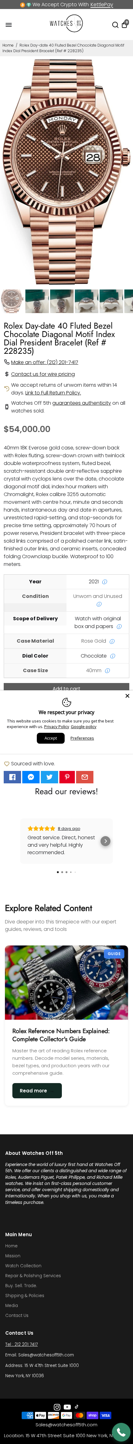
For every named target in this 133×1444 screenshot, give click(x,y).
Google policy (84, 726)
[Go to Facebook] (12, 777)
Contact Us (16, 1316)
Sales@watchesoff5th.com (66, 1424)
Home (8, 45)
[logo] (66, 30)
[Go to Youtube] (67, 1408)
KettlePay (102, 4)
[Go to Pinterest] (67, 777)
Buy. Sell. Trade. (21, 1286)
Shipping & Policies (24, 1296)
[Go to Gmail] (84, 777)
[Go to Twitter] (49, 777)
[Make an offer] (121, 1432)
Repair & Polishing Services (33, 1276)
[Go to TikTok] (77, 1408)
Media (11, 1306)
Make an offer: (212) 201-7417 (44, 362)
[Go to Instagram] (57, 1408)
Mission (12, 1256)
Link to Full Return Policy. (53, 392)
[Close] (127, 696)
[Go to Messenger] (31, 777)
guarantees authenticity (81, 403)
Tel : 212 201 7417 (21, 1344)
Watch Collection (23, 1266)
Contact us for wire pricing (43, 374)
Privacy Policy (56, 726)
